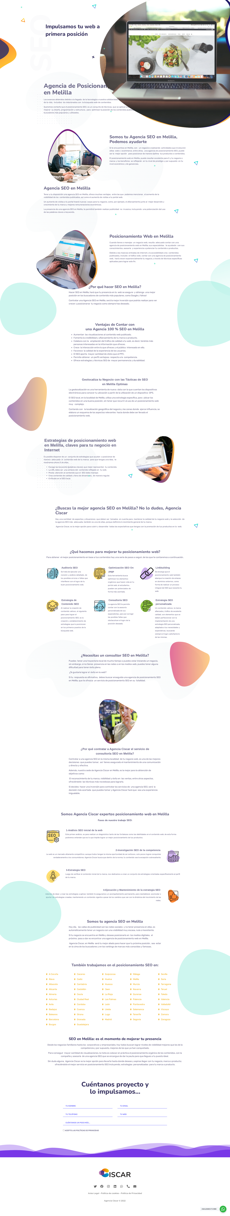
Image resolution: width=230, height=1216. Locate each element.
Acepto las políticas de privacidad (82, 1130)
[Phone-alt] (128, 1186)
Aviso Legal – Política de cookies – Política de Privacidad (115, 1193)
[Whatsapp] (122, 1186)
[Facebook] (102, 1186)
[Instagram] (108, 1186)
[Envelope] (135, 1186)
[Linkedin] (115, 1186)
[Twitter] (95, 1186)
